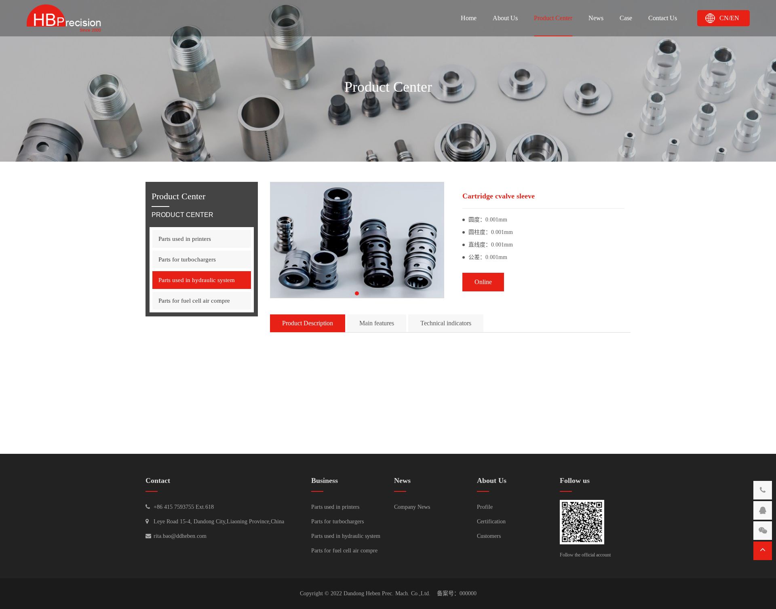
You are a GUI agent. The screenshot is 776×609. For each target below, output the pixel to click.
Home (469, 18)
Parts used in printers (184, 239)
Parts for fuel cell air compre (194, 300)
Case (626, 18)
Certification (491, 521)
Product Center (553, 18)
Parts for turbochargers (187, 259)
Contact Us (662, 18)
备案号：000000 (457, 593)
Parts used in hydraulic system (196, 280)
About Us (505, 18)
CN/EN (729, 18)
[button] (357, 293)
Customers (489, 536)
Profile (485, 507)
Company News (412, 507)
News (595, 18)
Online (483, 281)
